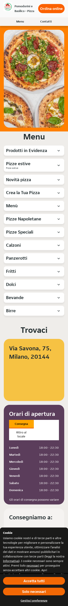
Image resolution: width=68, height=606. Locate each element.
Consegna (21, 424)
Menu (20, 21)
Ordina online (51, 8)
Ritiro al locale (21, 434)
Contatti (46, 21)
